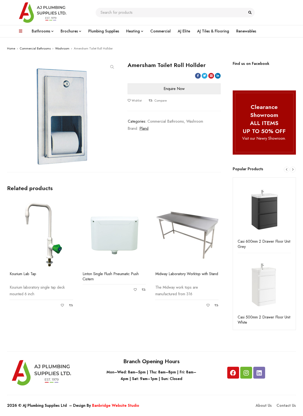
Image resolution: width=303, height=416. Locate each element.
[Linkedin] (259, 373)
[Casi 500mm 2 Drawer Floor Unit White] (264, 284)
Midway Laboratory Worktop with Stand (186, 274)
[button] (112, 67)
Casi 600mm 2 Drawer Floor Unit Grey (264, 244)
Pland (143, 128)
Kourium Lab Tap (22, 274)
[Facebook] (233, 373)
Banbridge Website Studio (115, 405)
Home (11, 48)
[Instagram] (246, 373)
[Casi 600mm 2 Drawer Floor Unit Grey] (264, 209)
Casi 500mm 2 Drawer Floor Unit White (264, 320)
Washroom (62, 48)
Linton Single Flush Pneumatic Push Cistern (110, 276)
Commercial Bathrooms (35, 48)
